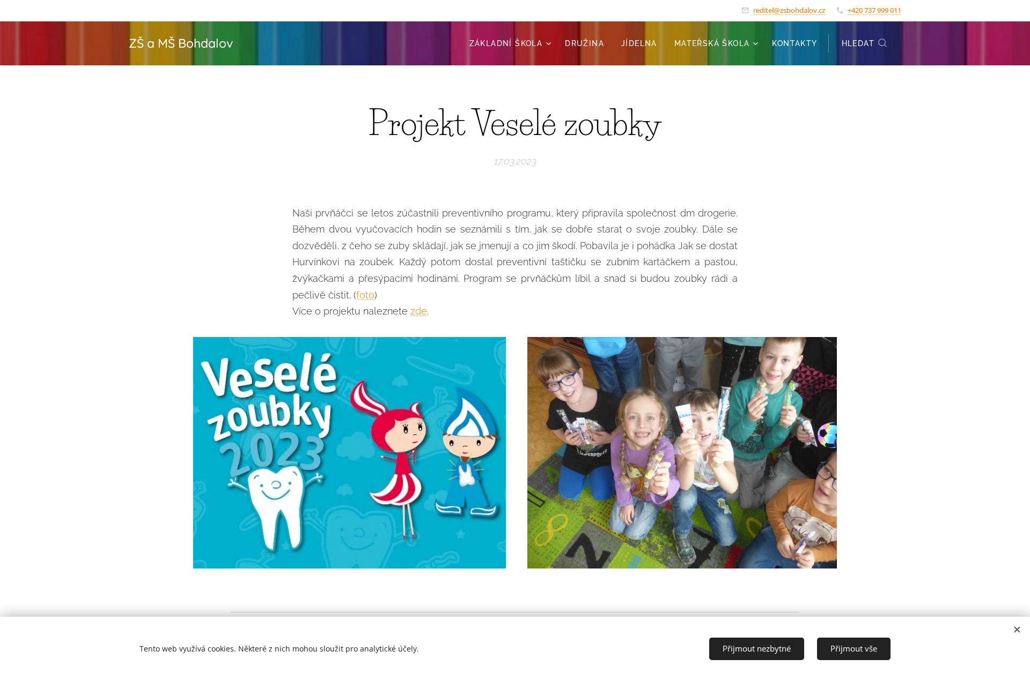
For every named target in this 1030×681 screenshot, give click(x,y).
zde (418, 311)
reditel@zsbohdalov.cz (789, 10)
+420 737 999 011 (874, 10)
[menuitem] (512, 43)
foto (365, 295)
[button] (864, 43)
